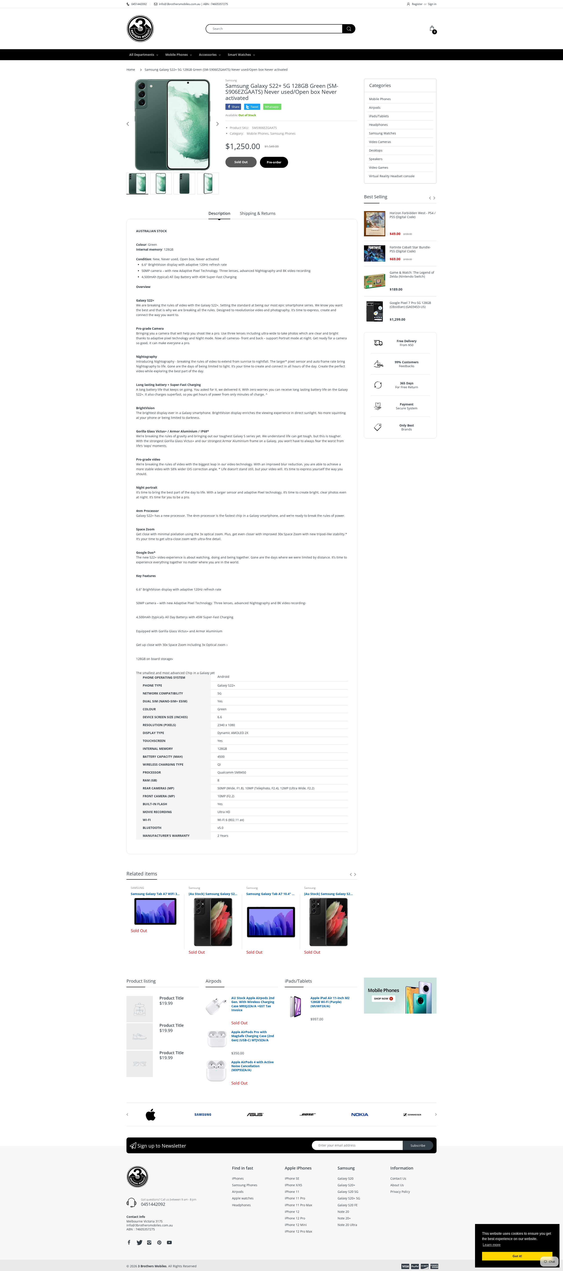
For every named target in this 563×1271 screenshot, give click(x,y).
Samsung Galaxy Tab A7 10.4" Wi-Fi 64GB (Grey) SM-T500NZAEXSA (270, 894)
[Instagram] (149, 1242)
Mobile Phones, (258, 133)
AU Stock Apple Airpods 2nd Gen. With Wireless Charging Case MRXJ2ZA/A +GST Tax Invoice (252, 1004)
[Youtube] (169, 1242)
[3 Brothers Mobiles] (140, 28)
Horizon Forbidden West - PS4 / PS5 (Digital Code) (412, 215)
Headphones (378, 125)
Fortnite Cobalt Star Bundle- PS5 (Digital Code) (410, 249)
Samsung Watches (382, 133)
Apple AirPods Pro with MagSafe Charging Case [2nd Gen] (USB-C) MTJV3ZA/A (252, 1036)
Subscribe (418, 1145)
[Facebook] (128, 1242)
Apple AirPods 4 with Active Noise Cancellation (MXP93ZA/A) (252, 1066)
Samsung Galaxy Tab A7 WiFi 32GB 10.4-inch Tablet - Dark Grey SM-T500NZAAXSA (155, 894)
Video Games (378, 167)
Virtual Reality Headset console (392, 176)
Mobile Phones (380, 99)
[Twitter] (139, 1242)
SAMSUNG (137, 888)
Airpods (374, 107)
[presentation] (351, 874)
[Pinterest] (159, 1242)
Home (130, 69)
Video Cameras (380, 142)
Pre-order (274, 162)
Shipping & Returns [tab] (258, 213)
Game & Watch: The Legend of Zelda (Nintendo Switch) (412, 274)
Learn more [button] (492, 1245)
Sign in (432, 4)
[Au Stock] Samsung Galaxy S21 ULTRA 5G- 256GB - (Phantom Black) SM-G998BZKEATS (213, 894)
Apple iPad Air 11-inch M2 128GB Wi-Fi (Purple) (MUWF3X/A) (330, 1002)
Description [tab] (219, 213)
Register (417, 4)
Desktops (375, 150)
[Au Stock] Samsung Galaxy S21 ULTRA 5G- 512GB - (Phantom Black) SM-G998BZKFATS (328, 894)
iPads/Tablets (379, 116)
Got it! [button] (517, 1256)
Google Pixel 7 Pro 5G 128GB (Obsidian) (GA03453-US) (410, 305)
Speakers (375, 159)
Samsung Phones (283, 133)
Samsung (231, 80)
